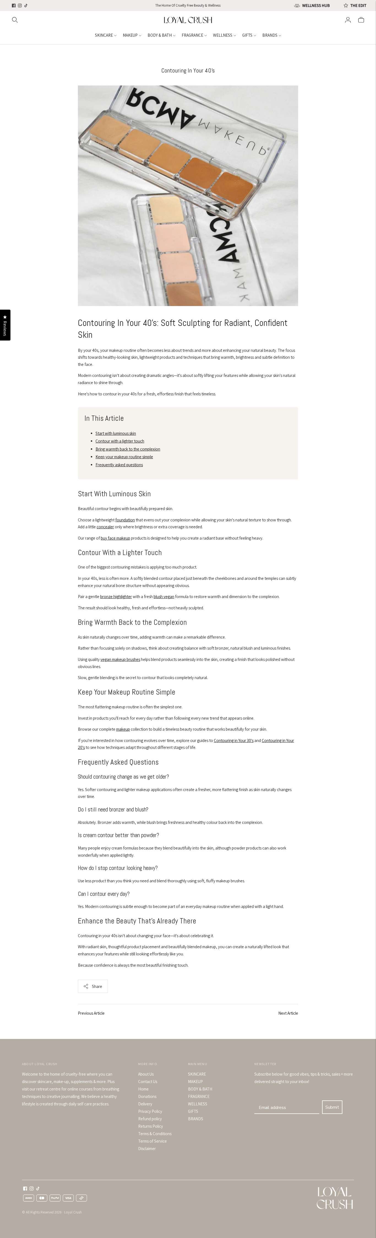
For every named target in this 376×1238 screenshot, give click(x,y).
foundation (125, 519)
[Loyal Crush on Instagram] (20, 5)
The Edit (358, 5)
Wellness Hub (316, 5)
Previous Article (91, 1013)
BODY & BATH (160, 35)
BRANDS (269, 35)
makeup (123, 729)
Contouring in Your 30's (234, 740)
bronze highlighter (116, 596)
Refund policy (150, 1118)
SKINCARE (104, 35)
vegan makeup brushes (120, 659)
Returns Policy (150, 1126)
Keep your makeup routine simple (124, 456)
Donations (147, 1096)
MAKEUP (130, 35)
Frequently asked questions (119, 464)
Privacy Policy (150, 1111)
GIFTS (247, 35)
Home (143, 1089)
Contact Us (147, 1081)
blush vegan (164, 596)
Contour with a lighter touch (120, 441)
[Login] (348, 20)
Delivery (145, 1103)
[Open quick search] (87, 20)
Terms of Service (152, 1141)
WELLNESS (222, 35)
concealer (105, 526)
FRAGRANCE (192, 35)
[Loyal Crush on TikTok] (26, 5)
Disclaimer (147, 1148)
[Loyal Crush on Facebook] (14, 5)
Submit (332, 1107)
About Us (146, 1074)
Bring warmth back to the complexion (128, 449)
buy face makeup (115, 538)
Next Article (288, 1013)
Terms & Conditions (154, 1133)
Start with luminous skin (116, 433)
